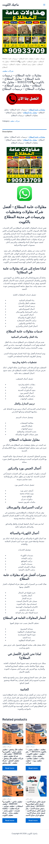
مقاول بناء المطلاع (30, 113)
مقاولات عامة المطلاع (37, 110)
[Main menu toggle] (44, 4)
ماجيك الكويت (10, 4)
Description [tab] (7, 132)
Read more (9, 768)
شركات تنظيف (40, 59)
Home (4, 59)
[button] (43, 13)
